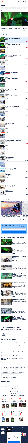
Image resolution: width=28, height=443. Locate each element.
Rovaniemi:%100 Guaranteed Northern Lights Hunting (13, 411)
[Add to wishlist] (21, 13)
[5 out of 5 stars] (14, 397)
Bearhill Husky (3, 335)
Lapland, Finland (8, 425)
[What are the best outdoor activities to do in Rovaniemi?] (26, 349)
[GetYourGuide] (2, 1)
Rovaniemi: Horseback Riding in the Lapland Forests (22, 411)
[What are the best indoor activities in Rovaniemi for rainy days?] (26, 352)
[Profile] (25, 1)
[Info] (4, 36)
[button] (14, 40)
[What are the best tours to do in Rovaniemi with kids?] (26, 346)
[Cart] (21, 1)
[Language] (23, 1)
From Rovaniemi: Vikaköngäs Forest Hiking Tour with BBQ (5, 411)
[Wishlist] (19, 1)
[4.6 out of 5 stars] (14, 392)
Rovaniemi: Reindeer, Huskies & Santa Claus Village (5, 396)
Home (2, 425)
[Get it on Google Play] (9, 429)
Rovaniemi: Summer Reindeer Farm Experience (14, 396)
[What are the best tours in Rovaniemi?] (26, 339)
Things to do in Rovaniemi (15, 425)
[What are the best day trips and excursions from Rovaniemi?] (26, 342)
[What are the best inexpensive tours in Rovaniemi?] (26, 355)
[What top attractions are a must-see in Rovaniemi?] (26, 329)
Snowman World (4, 334)
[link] (14, 40)
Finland (5, 425)
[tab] (6, 365)
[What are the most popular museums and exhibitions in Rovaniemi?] (26, 359)
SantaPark (3, 333)
